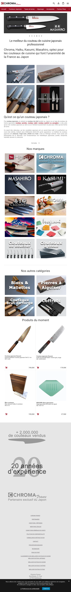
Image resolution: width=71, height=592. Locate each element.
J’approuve (46, 588)
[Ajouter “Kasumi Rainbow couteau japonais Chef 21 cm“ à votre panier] (6, 367)
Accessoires (50, 9)
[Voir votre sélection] (63, 3)
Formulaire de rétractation (35, 537)
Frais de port (35, 552)
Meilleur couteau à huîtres (36, 565)
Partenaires (35, 519)
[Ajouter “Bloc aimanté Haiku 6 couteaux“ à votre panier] (6, 414)
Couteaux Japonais (15, 9)
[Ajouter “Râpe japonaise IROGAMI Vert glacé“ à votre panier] (38, 414)
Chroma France (35, 515)
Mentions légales (35, 526)
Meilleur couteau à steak (37, 569)
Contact (35, 541)
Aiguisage (40, 9)
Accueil (3, 9)
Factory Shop (61, 9)
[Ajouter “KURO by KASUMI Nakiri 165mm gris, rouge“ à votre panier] (38, 367)
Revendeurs (35, 548)
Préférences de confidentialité (30, 588)
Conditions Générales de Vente (35, 530)
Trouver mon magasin (35, 545)
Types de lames (29, 9)
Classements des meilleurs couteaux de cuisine (36, 556)
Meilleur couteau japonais (36, 558)
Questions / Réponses (35, 523)
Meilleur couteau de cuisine (37, 562)
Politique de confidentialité (36, 534)
